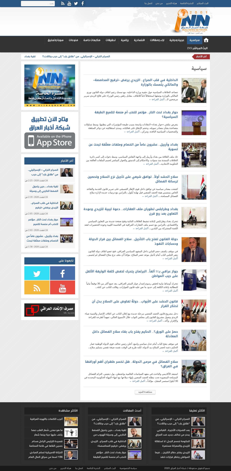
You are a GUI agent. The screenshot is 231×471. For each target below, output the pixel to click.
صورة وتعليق (56, 40)
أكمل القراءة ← (157, 99)
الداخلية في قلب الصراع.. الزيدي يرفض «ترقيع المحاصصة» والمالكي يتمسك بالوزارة (135, 82)
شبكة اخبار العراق (206, 40)
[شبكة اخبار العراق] (189, 21)
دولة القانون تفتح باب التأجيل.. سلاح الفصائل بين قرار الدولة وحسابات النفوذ (133, 241)
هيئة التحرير (171, 3)
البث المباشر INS (197, 48)
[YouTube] (69, 3)
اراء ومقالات (157, 40)
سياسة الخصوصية (128, 468)
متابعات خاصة (91, 40)
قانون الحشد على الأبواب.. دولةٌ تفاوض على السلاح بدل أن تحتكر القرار (135, 303)
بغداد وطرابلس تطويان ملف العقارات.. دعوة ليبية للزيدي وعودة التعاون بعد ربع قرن (131, 211)
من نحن (159, 3)
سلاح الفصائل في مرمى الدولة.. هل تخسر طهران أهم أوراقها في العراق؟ (131, 364)
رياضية (125, 40)
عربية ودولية (176, 40)
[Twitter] (76, 3)
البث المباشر (202, 3)
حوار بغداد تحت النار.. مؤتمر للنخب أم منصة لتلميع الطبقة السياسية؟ (136, 114)
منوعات (73, 40)
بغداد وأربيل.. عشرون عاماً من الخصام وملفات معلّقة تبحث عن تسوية (133, 146)
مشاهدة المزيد (145, 392)
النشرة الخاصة (186, 3)
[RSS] (63, 3)
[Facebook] (82, 3)
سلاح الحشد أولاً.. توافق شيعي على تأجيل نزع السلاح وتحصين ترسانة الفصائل (133, 179)
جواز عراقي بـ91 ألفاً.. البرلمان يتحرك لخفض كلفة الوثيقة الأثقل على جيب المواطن (131, 273)
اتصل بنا (148, 3)
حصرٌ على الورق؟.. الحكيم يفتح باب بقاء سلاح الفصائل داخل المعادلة (135, 334)
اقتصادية (139, 40)
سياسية (195, 40)
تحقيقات (111, 40)
